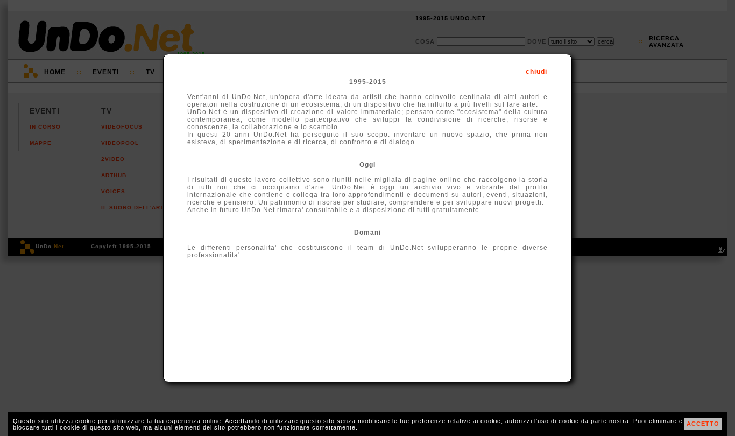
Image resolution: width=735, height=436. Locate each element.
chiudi (536, 71)
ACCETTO (703, 423)
